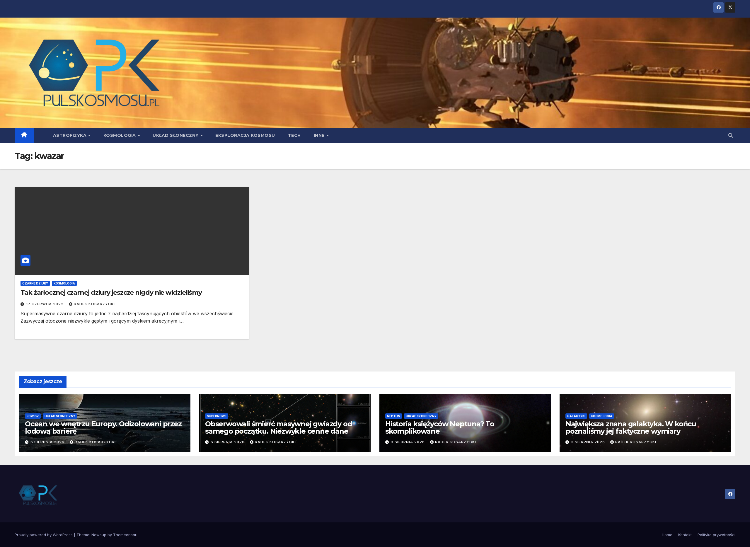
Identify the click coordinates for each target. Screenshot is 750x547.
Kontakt (685, 534)
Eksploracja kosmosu (245, 135)
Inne (320, 135)
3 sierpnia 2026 (408, 442)
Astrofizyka (70, 135)
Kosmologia (120, 135)
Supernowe (216, 416)
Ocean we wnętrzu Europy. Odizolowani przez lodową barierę (103, 427)
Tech (294, 135)
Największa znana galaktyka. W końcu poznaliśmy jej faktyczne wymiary (630, 427)
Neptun (393, 416)
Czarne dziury (35, 283)
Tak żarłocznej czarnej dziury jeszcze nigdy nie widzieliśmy (111, 292)
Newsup (98, 534)
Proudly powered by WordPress (44, 534)
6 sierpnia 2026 (48, 442)
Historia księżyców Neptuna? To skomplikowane (439, 427)
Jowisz (33, 416)
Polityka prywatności (716, 534)
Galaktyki (576, 416)
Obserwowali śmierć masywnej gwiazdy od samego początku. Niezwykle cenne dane (278, 427)
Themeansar (124, 534)
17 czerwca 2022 (45, 304)
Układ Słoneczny (176, 135)
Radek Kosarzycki (94, 304)
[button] (730, 135)
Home (667, 534)
